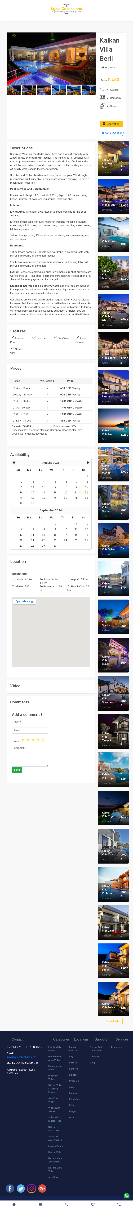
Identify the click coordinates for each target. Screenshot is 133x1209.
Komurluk (74, 1099)
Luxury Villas (55, 1146)
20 (65, 492)
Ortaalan (74, 1080)
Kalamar (73, 1093)
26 (55, 498)
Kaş (71, 1056)
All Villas (53, 1177)
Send (17, 769)
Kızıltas (73, 1074)
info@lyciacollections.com (21, 1056)
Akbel (72, 1087)
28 (76, 498)
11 (43, 487)
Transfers (116, 1047)
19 (55, 492)
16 (21, 492)
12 (55, 487)
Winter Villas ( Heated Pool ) (55, 1089)
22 (86, 492)
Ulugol (72, 1111)
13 (65, 487)
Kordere (73, 1068)
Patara (73, 1062)
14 (76, 487)
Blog (92, 1062)
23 (21, 498)
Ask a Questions (113, 132)
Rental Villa (54, 1152)
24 (32, 498)
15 (86, 487)
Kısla (71, 1105)
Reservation (112, 124)
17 (32, 492)
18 (43, 492)
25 (43, 498)
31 (32, 503)
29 (86, 498)
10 (32, 487)
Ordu (71, 1117)
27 (65, 498)
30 (21, 503)
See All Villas (113, 1021)
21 (76, 492)
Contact (94, 1056)
